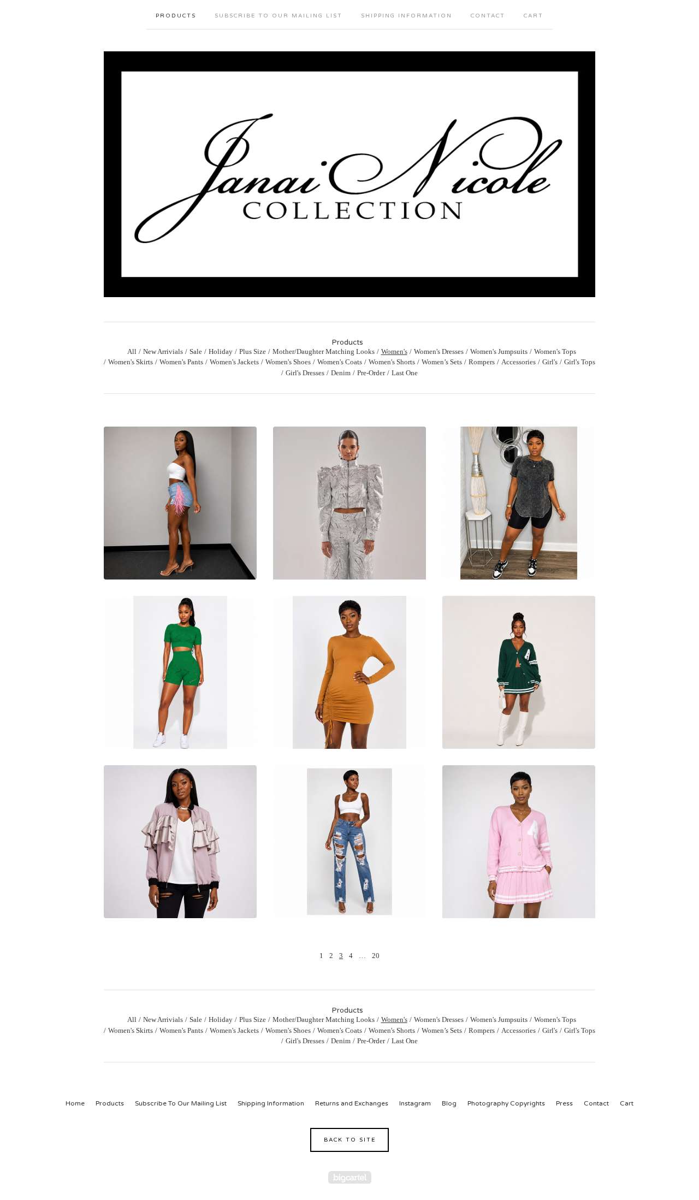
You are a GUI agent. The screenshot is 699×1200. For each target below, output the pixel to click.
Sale (195, 351)
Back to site (350, 1140)
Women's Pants (181, 362)
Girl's (550, 362)
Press (564, 1103)
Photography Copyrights (506, 1103)
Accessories (518, 362)
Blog (449, 1103)
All (132, 351)
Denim (341, 373)
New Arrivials (163, 351)
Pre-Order (371, 373)
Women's (394, 351)
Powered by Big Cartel (349, 1177)
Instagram (415, 1103)
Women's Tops (555, 351)
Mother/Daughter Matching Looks (324, 351)
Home (75, 1103)
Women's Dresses (439, 351)
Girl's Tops (579, 362)
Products (176, 16)
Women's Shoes (288, 362)
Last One (405, 373)
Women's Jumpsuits (499, 351)
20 (376, 955)
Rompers (482, 362)
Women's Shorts (392, 362)
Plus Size (252, 351)
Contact (488, 16)
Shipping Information (406, 16)
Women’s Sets (442, 362)
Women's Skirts (130, 362)
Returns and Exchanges (351, 1103)
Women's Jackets (234, 362)
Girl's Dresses (305, 373)
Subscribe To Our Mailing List (278, 16)
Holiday (221, 351)
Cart (533, 16)
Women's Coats (339, 362)
